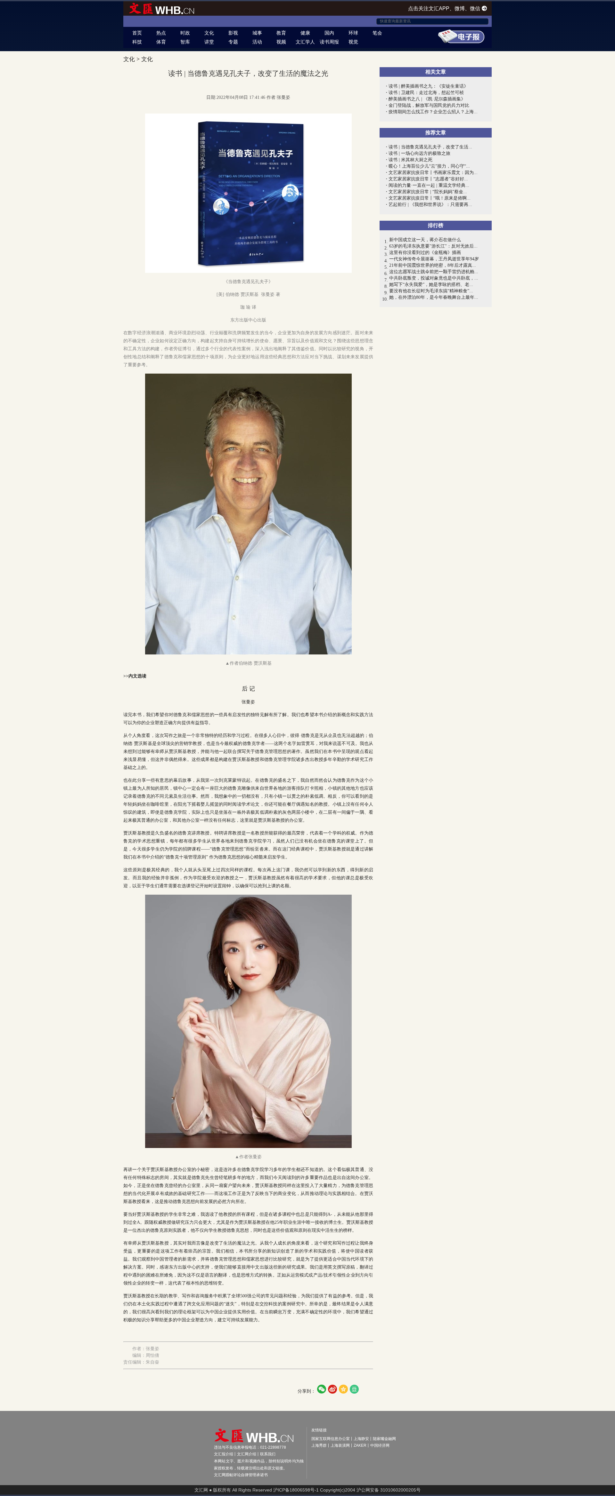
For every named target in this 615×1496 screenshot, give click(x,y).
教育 (281, 33)
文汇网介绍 (246, 1454)
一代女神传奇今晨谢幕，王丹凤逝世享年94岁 (434, 259)
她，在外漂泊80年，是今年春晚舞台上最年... (433, 297)
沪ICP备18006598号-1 (296, 1489)
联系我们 (267, 1454)
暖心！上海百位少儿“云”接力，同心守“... (429, 166)
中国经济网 (380, 1445)
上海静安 (361, 1439)
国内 (329, 33)
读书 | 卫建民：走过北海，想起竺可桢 (426, 92)
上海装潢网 (340, 1445)
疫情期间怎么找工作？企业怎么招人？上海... (433, 111)
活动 (257, 41)
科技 (137, 41)
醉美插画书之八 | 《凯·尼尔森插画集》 (427, 99)
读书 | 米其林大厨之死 (410, 159)
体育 (161, 41)
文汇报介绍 (223, 1454)
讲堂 (209, 41)
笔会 (377, 33)
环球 (353, 33)
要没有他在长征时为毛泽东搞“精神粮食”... (431, 291)
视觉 (353, 41)
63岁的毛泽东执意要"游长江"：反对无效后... (433, 246)
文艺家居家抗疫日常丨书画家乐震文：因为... (433, 172)
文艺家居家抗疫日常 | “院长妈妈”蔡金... (428, 191)
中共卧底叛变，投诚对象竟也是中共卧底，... (433, 278)
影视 (233, 33)
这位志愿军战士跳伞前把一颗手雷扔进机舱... (433, 271)
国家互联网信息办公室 (330, 1439)
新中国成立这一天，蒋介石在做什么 (425, 239)
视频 (281, 41)
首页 (137, 33)
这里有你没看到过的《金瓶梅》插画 (425, 252)
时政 (185, 33)
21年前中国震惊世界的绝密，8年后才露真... (432, 265)
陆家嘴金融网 (384, 1439)
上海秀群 (319, 1445)
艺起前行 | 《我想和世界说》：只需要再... (430, 204)
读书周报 (329, 41)
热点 (161, 33)
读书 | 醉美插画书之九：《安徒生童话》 (428, 86)
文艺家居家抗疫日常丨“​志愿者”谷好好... (428, 179)
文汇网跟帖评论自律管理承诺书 (241, 1475)
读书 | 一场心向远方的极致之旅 (419, 153)
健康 (305, 33)
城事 (257, 33)
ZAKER (360, 1445)
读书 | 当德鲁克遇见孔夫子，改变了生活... (430, 147)
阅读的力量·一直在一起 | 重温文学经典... (429, 185)
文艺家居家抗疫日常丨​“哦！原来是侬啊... (430, 198)
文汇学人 (305, 41)
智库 (185, 41)
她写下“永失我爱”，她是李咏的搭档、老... (431, 284)
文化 (209, 33)
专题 (233, 41)
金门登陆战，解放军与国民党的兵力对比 (429, 105)
